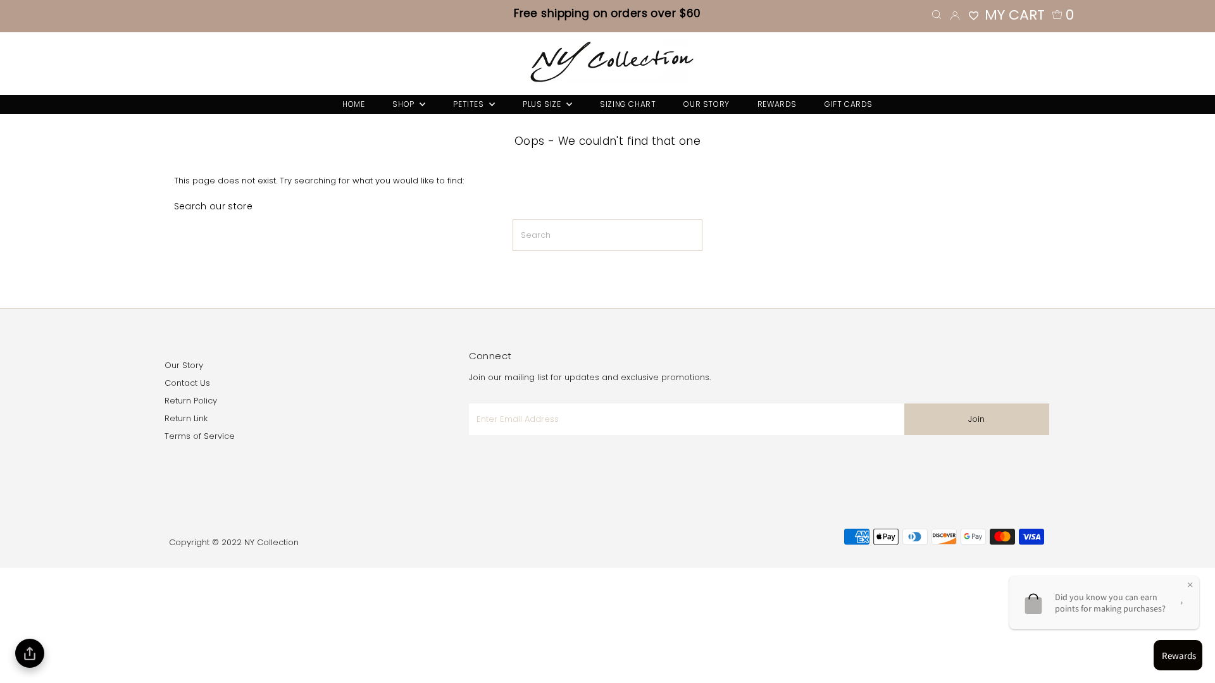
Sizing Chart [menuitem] (628, 104)
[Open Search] (936, 15)
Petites (469, 104)
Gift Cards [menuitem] (849, 104)
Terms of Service (200, 436)
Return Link (186, 418)
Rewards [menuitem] (777, 104)
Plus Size (543, 104)
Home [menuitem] (353, 104)
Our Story (184, 365)
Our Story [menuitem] (706, 104)
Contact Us (187, 383)
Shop (404, 104)
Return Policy (191, 401)
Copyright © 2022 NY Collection (234, 542)
